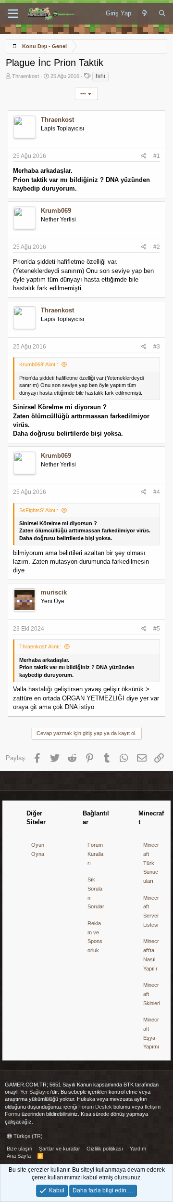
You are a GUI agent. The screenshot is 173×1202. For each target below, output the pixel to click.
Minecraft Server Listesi (151, 911)
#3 (156, 346)
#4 (156, 492)
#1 (156, 156)
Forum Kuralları (95, 854)
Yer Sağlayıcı (35, 1092)
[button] (13, 14)
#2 (156, 247)
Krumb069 (56, 210)
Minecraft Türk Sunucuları (151, 863)
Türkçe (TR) (27, 1136)
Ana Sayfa (19, 1156)
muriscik (54, 592)
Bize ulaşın (19, 1148)
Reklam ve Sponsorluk (94, 936)
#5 (156, 628)
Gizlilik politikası (104, 1148)
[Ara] (162, 13)
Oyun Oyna (37, 849)
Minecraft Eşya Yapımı (151, 1033)
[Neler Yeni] (145, 13)
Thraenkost (25, 76)
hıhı (100, 76)
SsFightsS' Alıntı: (38, 510)
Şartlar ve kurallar (59, 1148)
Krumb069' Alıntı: (38, 364)
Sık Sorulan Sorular (95, 893)
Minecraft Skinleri (151, 994)
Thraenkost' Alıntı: (40, 646)
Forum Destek (95, 1107)
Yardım (138, 1148)
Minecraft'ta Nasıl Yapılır (151, 954)
